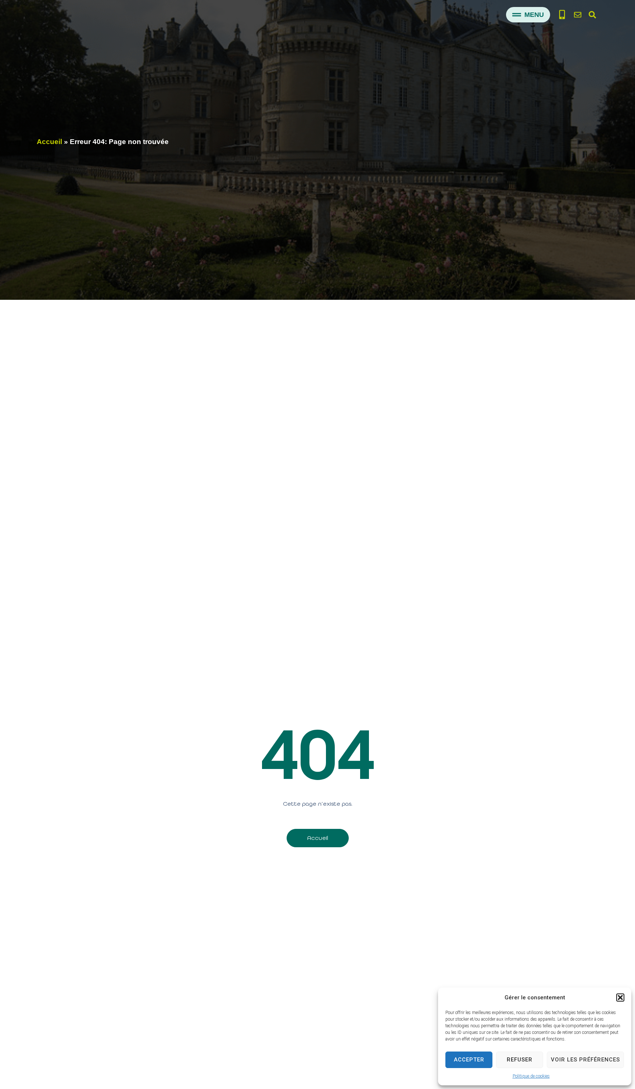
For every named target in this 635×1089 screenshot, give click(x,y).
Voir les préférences (585, 1059)
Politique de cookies (531, 1076)
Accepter (469, 1059)
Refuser (519, 1059)
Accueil (49, 141)
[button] (620, 997)
